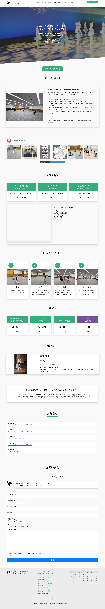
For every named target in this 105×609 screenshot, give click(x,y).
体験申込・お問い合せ (92, 2)
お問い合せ (71, 2)
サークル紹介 (36, 2)
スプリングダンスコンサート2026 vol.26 (20, 425)
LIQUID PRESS (70, 603)
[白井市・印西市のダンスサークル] (16, 2)
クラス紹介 (43, 2)
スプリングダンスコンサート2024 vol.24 (20, 445)
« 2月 (83, 588)
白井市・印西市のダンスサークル (43, 603)
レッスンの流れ (52, 2)
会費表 (59, 2)
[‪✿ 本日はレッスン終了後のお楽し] (60, 152)
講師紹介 (65, 2)
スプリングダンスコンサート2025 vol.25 (20, 431)
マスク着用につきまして (15, 451)
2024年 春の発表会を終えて (16, 438)
